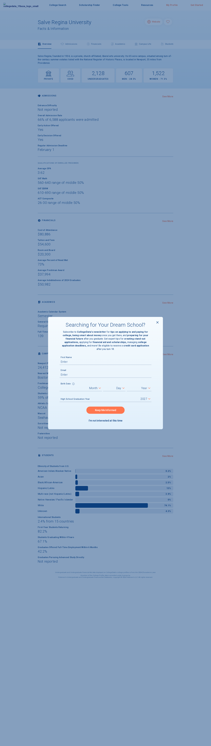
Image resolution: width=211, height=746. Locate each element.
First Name (66, 357)
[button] (73, 384)
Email (63, 370)
